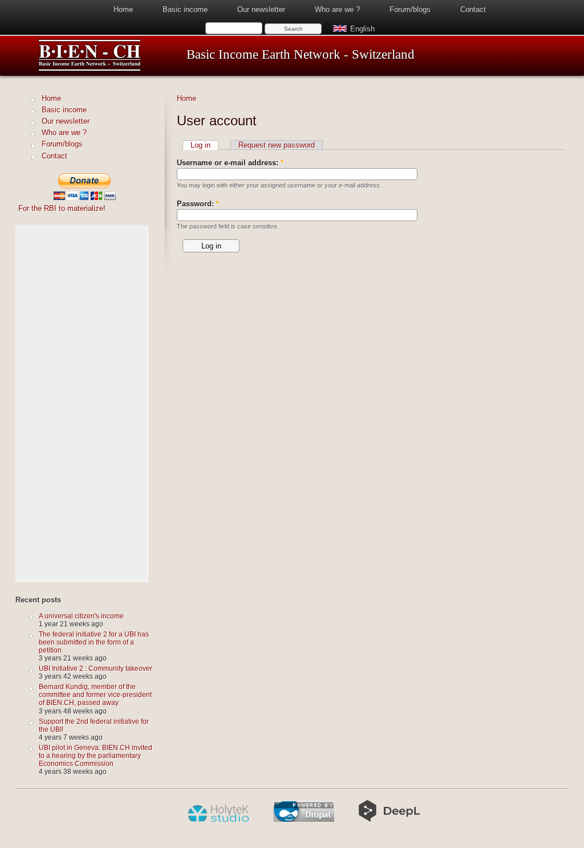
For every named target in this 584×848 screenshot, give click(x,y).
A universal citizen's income (81, 615)
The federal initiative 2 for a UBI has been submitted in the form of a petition (94, 642)
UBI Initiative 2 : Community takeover (95, 668)
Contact (473, 9)
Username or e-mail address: (230, 162)
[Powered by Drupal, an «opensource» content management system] (303, 819)
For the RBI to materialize (60, 208)
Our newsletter (261, 9)
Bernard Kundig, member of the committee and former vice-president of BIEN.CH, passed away (95, 694)
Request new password (276, 145)
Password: (198, 203)
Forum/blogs (410, 9)
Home (123, 9)
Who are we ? (337, 9)
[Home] (89, 69)
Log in (200, 145)
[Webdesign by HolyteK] (218, 819)
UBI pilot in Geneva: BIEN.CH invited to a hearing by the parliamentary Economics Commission (95, 755)
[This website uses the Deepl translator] (389, 819)
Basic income (185, 9)
